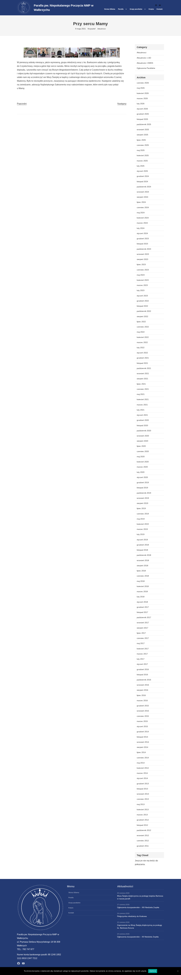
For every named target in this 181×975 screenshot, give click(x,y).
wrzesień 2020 (143, 436)
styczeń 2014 (142, 778)
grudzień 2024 (143, 176)
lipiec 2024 (141, 202)
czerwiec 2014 (143, 758)
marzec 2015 (142, 721)
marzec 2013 (142, 815)
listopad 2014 (142, 737)
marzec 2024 (142, 223)
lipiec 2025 (141, 140)
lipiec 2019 (141, 508)
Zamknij (152, 971)
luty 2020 (140, 472)
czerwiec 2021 (143, 389)
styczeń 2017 (142, 664)
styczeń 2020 (142, 477)
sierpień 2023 (142, 259)
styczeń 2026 (142, 109)
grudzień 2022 (143, 301)
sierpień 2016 (142, 690)
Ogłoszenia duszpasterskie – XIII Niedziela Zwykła (138, 907)
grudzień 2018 (143, 545)
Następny (121, 104)
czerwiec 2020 (143, 451)
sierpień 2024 (142, 197)
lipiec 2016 (141, 695)
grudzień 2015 (143, 706)
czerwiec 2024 (143, 207)
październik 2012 (144, 830)
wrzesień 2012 (143, 835)
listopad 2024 (142, 181)
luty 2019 (140, 534)
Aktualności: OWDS (145, 63)
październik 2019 (144, 493)
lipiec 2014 (141, 752)
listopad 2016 (142, 675)
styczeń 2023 (142, 296)
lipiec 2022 (141, 322)
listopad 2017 (142, 612)
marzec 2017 (142, 654)
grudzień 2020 (143, 420)
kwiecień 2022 (143, 337)
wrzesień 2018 (143, 560)
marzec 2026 (142, 98)
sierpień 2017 (142, 628)
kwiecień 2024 (143, 218)
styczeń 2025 (142, 171)
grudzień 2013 (143, 784)
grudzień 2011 (143, 846)
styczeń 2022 (142, 353)
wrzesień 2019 (143, 498)
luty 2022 (140, 347)
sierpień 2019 (142, 503)
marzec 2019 (142, 529)
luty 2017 (140, 659)
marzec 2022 (142, 342)
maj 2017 (141, 643)
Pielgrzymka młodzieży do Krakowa (132, 916)
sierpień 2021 (142, 379)
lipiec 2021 (141, 384)
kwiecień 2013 (143, 809)
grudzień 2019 (143, 482)
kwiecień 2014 (143, 768)
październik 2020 (144, 431)
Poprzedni (22, 104)
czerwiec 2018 (143, 576)
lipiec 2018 (141, 571)
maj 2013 (141, 804)
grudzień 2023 (143, 238)
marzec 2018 (142, 591)
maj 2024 (141, 213)
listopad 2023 (142, 244)
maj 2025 (141, 150)
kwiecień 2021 (143, 399)
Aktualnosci (101, 29)
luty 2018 (140, 597)
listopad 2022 (142, 306)
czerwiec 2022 (143, 327)
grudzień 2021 (143, 358)
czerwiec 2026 (143, 83)
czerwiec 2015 (143, 716)
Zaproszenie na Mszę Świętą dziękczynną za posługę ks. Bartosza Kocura (139, 926)
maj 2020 (141, 456)
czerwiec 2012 (143, 841)
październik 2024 (144, 187)
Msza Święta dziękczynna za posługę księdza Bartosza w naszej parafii (140, 897)
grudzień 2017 (143, 607)
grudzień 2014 (143, 732)
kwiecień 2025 (143, 155)
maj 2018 (141, 581)
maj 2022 (141, 332)
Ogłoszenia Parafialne (146, 68)
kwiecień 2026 (143, 93)
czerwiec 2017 (143, 638)
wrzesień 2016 (143, 685)
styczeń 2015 (142, 726)
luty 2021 (140, 410)
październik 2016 (144, 680)
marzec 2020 (142, 467)
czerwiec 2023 (143, 270)
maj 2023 (141, 275)
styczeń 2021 (142, 415)
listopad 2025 (142, 119)
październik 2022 (144, 311)
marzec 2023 (142, 285)
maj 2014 (141, 763)
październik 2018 (144, 555)
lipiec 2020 (141, 446)
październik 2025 (144, 124)
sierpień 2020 (142, 441)
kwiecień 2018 (143, 586)
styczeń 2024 (142, 233)
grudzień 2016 (143, 669)
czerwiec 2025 (143, 145)
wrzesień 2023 (143, 254)
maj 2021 (141, 394)
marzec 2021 (142, 405)
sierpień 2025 (142, 135)
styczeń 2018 (142, 602)
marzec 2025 (142, 161)
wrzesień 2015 (143, 711)
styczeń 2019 (142, 540)
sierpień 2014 (142, 747)
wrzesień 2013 (143, 794)
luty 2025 (140, 166)
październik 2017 (144, 617)
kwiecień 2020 (143, 462)
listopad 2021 (142, 363)
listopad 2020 (142, 425)
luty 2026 (140, 104)
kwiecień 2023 (143, 280)
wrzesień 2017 (143, 623)
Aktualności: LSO (144, 58)
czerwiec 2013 (143, 799)
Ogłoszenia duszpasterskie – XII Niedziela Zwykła (138, 937)
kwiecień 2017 (143, 649)
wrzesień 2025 (143, 129)
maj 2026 (141, 88)
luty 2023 (140, 290)
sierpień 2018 (142, 565)
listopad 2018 (142, 550)
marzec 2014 (142, 773)
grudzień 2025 (143, 114)
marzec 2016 (142, 700)
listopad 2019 (142, 488)
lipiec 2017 (141, 633)
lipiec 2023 (141, 264)
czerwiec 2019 (143, 514)
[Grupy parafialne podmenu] (145, 9)
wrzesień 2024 (143, 192)
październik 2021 (144, 368)
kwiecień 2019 (143, 524)
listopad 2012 (142, 825)
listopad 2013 (142, 789)
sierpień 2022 (142, 316)
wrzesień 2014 (143, 742)
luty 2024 (140, 228)
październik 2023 (144, 249)
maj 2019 (141, 519)
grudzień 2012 (143, 820)
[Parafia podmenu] (126, 9)
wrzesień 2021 (143, 373)
